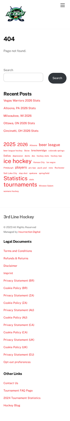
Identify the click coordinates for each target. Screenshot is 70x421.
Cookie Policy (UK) (15, 347)
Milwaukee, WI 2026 (18, 115)
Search (8, 70)
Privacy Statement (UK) (19, 339)
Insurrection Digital (29, 231)
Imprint (8, 273)
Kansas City (39, 162)
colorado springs (56, 150)
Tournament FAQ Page (18, 390)
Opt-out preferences (17, 362)
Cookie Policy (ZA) (15, 302)
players (21, 167)
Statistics (15, 178)
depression (18, 156)
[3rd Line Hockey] (16, 22)
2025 (10, 144)
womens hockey (11, 191)
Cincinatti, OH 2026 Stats (21, 130)
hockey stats (43, 156)
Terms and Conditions (18, 250)
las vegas (50, 162)
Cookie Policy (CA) (15, 332)
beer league (49, 145)
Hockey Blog (12, 405)
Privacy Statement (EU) (19, 354)
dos (33, 156)
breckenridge (39, 150)
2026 (22, 144)
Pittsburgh (8, 168)
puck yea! (42, 168)
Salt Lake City (10, 173)
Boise (27, 150)
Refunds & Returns (16, 258)
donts (27, 156)
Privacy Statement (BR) (19, 280)
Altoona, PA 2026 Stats (20, 108)
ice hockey (18, 161)
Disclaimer (10, 265)
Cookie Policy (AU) (15, 317)
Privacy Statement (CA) (19, 324)
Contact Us (11, 383)
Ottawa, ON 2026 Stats (19, 123)
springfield (44, 173)
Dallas (7, 155)
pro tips (32, 168)
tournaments (20, 184)
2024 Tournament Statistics (22, 398)
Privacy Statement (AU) (19, 310)
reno (51, 168)
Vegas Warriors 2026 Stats (22, 100)
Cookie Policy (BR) (15, 288)
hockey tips (56, 156)
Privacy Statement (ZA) (19, 295)
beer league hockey (13, 150)
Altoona (33, 145)
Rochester (59, 168)
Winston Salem (46, 186)
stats (31, 179)
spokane (33, 173)
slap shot (23, 173)
